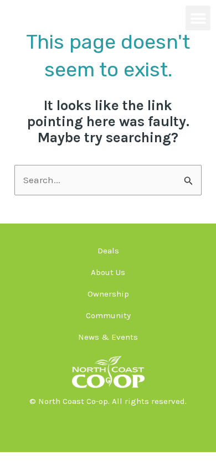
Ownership (108, 294)
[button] (198, 18)
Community (108, 315)
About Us (108, 272)
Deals (108, 251)
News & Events (108, 337)
